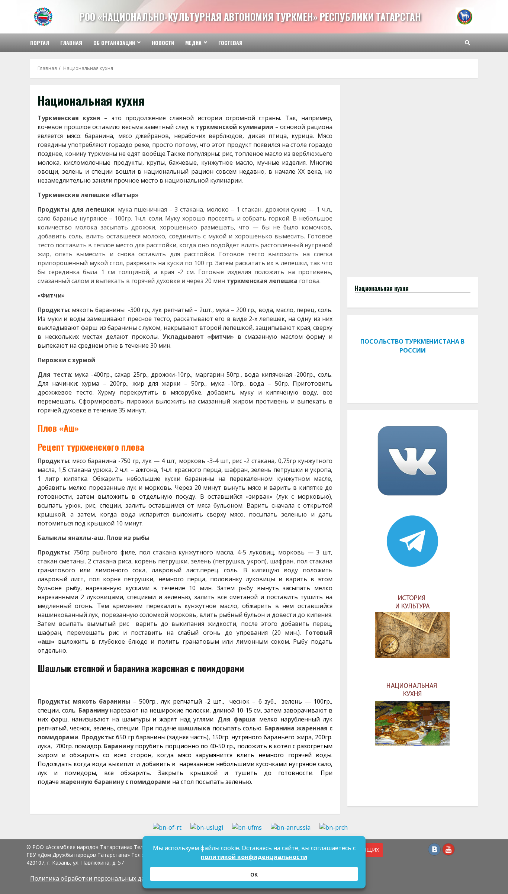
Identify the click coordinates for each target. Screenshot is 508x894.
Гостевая (230, 42)
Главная (71, 42)
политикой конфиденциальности (254, 857)
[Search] (467, 43)
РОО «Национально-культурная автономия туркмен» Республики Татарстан (250, 16)
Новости (163, 42)
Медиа (193, 42)
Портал (39, 42)
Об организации (114, 42)
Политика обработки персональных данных (95, 878)
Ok (254, 874)
